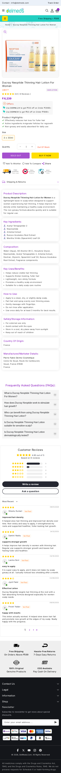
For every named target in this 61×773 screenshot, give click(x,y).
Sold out (16, 155)
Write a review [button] (30, 484)
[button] (2, 10)
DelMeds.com (25, 755)
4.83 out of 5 (38, 455)
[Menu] (2, 10)
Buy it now (45, 155)
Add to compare (33, 163)
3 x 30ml (8, 137)
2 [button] (29, 630)
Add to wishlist (13, 163)
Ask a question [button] (30, 491)
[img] (8, 507)
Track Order (53, 3)
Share (48, 163)
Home (7, 25)
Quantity (6, 147)
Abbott (5, 90)
